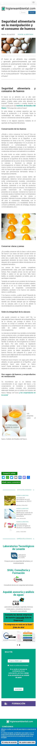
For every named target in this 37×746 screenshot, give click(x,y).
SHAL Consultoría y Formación (18, 572)
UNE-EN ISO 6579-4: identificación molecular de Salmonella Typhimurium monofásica (24, 513)
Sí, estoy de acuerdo (9, 742)
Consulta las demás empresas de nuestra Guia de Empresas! (18, 617)
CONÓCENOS (7, 726)
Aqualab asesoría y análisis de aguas (18, 593)
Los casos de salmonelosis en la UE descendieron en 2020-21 (23, 499)
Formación (18, 703)
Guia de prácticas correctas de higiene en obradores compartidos (23, 525)
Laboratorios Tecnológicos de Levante (18, 548)
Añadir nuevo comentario (11, 482)
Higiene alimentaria (25, 34)
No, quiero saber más (27, 742)
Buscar (32, 12)
